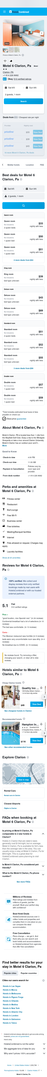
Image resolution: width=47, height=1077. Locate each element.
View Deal (36, 704)
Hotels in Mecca (10, 989)
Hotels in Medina (10, 1004)
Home (9, 1065)
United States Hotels (22, 1065)
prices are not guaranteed (20, 1036)
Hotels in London (10, 1015)
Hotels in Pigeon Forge (13, 997)
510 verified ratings (22, 78)
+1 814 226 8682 (11, 75)
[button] (4, 12)
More (4, 445)
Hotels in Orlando (11, 1000)
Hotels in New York (11, 1008)
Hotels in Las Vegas (11, 986)
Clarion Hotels (32, 1070)
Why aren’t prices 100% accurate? (20, 1053)
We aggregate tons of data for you (19, 1048)
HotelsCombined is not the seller (19, 1043)
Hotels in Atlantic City (12, 1011)
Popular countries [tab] (29, 973)
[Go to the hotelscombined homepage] (19, 11)
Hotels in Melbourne (12, 993)
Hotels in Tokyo (10, 1023)
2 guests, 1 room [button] (12, 94)
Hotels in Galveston (11, 1019)
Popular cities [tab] (10, 973)
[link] (18, 710)
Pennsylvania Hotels (11, 1070)
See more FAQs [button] (23, 881)
